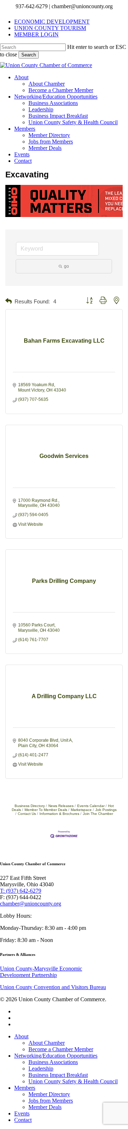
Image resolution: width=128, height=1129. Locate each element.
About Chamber (46, 1043)
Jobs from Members (50, 1101)
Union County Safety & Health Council (73, 1081)
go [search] (66, 266)
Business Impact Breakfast (58, 1075)
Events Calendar (91, 806)
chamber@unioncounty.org (30, 904)
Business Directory (30, 806)
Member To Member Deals (46, 810)
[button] (8, 301)
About (21, 1036)
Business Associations (53, 1062)
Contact (23, 1120)
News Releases (61, 806)
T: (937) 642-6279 (20, 891)
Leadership (40, 1068)
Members (24, 1088)
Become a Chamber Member (60, 1049)
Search (28, 54)
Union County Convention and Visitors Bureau (53, 987)
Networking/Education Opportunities (55, 1056)
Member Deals (45, 1107)
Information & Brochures (59, 814)
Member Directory (49, 1094)
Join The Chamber (98, 814)
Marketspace (81, 810)
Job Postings (106, 810)
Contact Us (27, 814)
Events (22, 1113)
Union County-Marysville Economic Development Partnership (41, 972)
